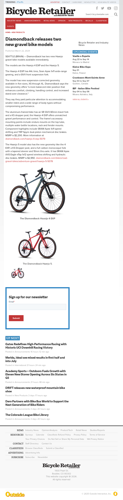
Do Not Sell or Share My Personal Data (66, 439)
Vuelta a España (81, 56)
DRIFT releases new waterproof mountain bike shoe (35, 389)
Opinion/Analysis (49, 430)
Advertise (55, 2)
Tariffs (20, 2)
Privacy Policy (80, 434)
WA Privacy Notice (95, 439)
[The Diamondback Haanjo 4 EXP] (37, 216)
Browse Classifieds (34, 448)
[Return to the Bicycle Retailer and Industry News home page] (40, 15)
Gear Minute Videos (107, 2)
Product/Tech (67, 430)
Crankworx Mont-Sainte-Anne (89, 77)
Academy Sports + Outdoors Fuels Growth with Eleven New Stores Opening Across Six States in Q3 (36, 374)
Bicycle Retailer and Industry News (93, 44)
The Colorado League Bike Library (27, 415)
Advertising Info (32, 452)
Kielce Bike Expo (82, 66)
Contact (66, 2)
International (20, 365)
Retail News (49, 21)
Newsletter (89, 2)
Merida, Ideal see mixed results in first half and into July (35, 359)
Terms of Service (97, 434)
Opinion (61, 21)
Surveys (29, 434)
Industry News (14, 21)
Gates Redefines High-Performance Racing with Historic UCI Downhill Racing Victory (36, 345)
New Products (75, 21)
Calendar (40, 434)
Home (7, 32)
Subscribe (77, 2)
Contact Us (47, 443)
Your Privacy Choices (35, 439)
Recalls (89, 21)
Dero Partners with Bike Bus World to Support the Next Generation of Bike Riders (37, 403)
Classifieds (101, 21)
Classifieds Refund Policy (59, 434)
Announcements (32, 21)
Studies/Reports (97, 430)
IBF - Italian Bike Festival (86, 88)
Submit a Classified (54, 448)
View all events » (81, 99)
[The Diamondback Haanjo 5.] (37, 243)
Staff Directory (32, 443)
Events (10, 26)
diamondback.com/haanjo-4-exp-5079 (25, 138)
